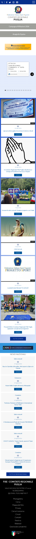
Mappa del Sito (18, 505)
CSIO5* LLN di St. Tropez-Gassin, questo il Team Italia (18, 442)
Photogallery (18, 499)
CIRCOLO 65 (18, 249)
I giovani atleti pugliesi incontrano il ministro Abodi (18, 131)
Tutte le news (18, 338)
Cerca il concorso (18, 511)
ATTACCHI (12, 63)
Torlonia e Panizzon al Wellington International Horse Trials (18, 403)
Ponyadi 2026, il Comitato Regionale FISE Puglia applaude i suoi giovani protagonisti (18, 327)
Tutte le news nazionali (18, 474)
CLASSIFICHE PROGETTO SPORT (18, 288)
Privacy (18, 508)
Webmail (18, 523)
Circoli (18, 514)
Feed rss (18, 520)
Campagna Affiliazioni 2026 (19, 26)
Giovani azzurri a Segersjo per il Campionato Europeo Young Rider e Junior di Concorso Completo (18, 461)
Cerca (18, 502)
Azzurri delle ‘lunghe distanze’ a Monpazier (18, 385)
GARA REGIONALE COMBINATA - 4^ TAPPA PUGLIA (16, 67)
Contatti (18, 517)
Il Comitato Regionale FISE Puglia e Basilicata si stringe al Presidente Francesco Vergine (18, 170)
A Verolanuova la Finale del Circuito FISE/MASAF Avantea (18, 423)
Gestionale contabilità (18, 527)
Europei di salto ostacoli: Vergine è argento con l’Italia (18, 210)
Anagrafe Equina (19, 34)
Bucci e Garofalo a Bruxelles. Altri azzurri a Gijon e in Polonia (18, 367)
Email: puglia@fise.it (19, 493)
